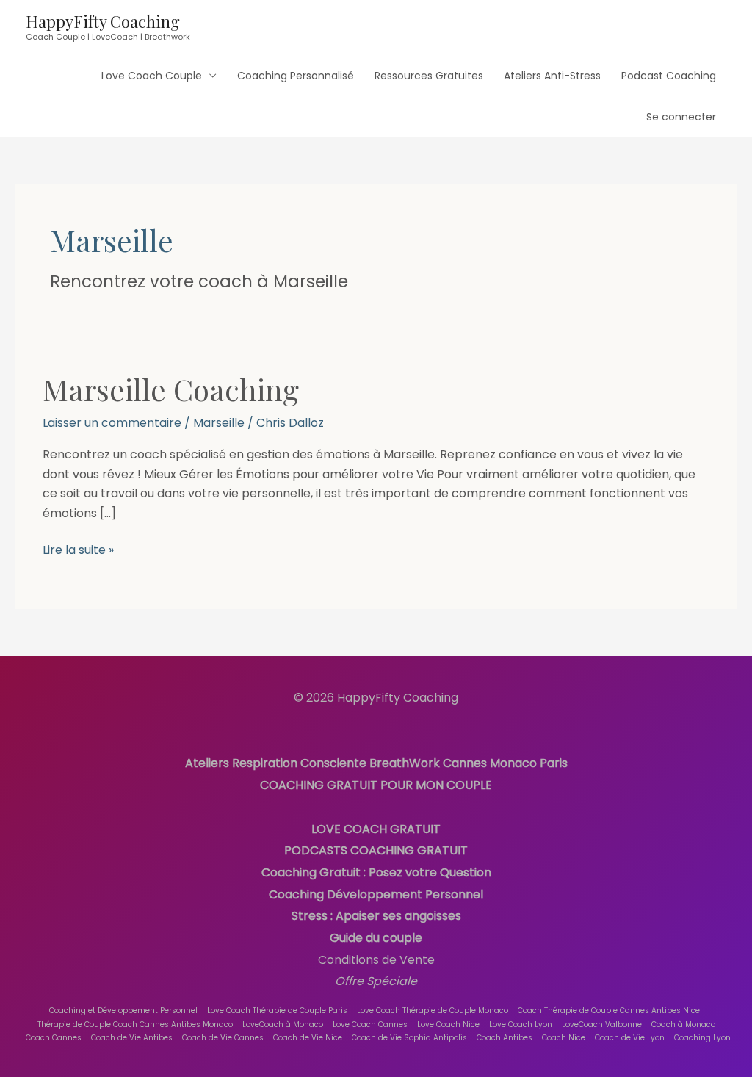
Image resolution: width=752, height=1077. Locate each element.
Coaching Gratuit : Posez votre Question (376, 872)
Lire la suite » (78, 549)
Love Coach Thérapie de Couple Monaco (432, 1010)
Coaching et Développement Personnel (123, 1010)
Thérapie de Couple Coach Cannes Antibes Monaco (135, 1024)
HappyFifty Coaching (103, 21)
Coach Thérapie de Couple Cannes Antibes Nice (609, 1010)
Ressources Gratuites (429, 75)
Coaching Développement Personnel (376, 894)
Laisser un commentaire (112, 422)
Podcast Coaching (668, 75)
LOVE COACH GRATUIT (376, 829)
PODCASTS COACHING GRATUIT (376, 850)
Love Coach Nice (448, 1024)
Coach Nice (563, 1037)
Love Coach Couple (151, 75)
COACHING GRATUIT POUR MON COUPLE (376, 785)
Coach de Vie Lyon (630, 1037)
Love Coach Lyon (520, 1024)
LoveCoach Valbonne (602, 1024)
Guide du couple (376, 937)
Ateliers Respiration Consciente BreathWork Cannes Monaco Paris (376, 762)
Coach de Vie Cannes (223, 1037)
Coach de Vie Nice (307, 1037)
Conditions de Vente (376, 959)
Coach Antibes (504, 1037)
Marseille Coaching (171, 389)
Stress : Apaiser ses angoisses (376, 915)
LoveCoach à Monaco (282, 1024)
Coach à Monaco (683, 1024)
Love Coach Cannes (370, 1024)
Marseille (219, 422)
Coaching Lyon (702, 1037)
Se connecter (681, 116)
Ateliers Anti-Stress (552, 75)
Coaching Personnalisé (295, 75)
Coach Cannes (54, 1037)
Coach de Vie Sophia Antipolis (409, 1037)
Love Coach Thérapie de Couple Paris (277, 1010)
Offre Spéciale (376, 981)
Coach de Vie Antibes (132, 1037)
